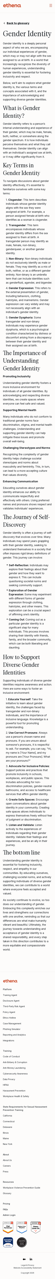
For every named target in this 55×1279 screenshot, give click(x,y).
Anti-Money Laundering (14, 1068)
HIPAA (6, 1085)
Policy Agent (9, 1012)
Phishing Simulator (11, 1029)
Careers (7, 1166)
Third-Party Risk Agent (14, 1006)
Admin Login (9, 1215)
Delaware (7, 1127)
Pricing (6, 1203)
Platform (7, 989)
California (7, 1115)
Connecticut (9, 1121)
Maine (6, 1138)
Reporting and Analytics (14, 1034)
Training (7, 1051)
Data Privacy (9, 1079)
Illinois (6, 1133)
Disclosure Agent (11, 1000)
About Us (7, 1160)
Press (5, 1171)
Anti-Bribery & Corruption (15, 1062)
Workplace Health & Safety (16, 1096)
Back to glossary (18, 23)
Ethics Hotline (9, 1017)
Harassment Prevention (14, 1090)
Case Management (12, 1023)
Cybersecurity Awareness (15, 1073)
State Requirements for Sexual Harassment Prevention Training (25, 1108)
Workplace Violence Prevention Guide (21, 1187)
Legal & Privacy (27, 1265)
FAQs (5, 1209)
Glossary (7, 1193)
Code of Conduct (11, 1056)
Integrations (8, 1040)
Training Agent (10, 995)
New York (7, 1144)
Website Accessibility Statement (27, 1268)
